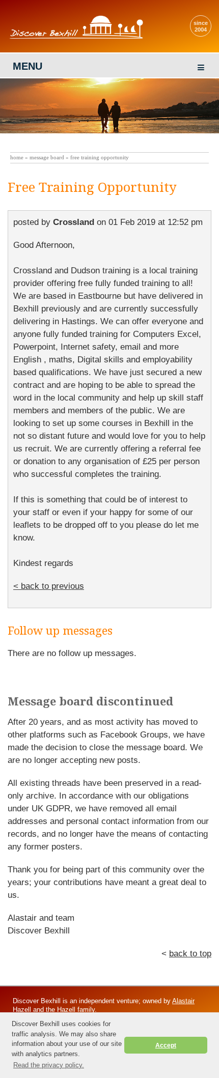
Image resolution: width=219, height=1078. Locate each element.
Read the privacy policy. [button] (48, 1065)
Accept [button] (165, 1045)
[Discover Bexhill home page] (79, 38)
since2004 (201, 26)
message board (47, 157)
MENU (27, 66)
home (16, 157)
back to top (190, 953)
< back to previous (48, 586)
